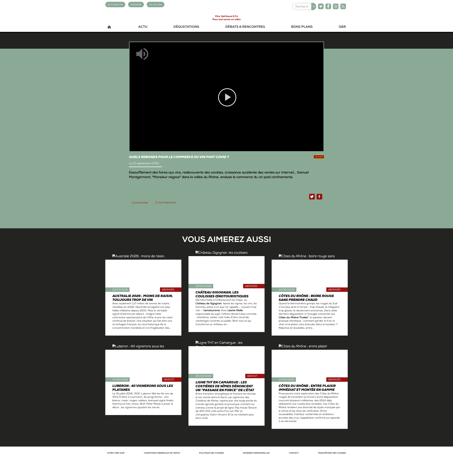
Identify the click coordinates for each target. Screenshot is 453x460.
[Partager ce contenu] (319, 196)
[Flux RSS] (343, 6)
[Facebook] (328, 6)
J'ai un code (155, 5)
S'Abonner (136, 5)
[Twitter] (321, 6)
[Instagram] (336, 6)
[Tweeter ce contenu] (312, 196)
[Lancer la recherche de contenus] (313, 6)
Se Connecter (115, 5)
